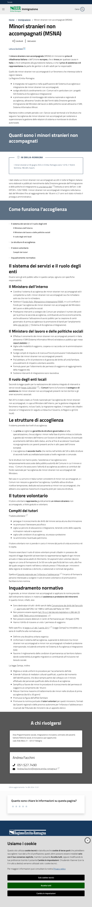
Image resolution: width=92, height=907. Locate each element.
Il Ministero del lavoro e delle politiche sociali (31, 232)
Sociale (9, 2)
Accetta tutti (46, 885)
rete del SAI (23, 325)
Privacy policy (59, 868)
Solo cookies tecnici (46, 877)
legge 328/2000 (29, 387)
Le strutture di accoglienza (23, 242)
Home (11, 19)
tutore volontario (17, 515)
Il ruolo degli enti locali (22, 236)
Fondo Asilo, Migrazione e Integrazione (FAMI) (43, 301)
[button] (82, 9)
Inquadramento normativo (23, 257)
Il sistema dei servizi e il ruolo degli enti (29, 223)
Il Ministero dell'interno (23, 228)
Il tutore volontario (20, 248)
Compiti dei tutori (20, 252)
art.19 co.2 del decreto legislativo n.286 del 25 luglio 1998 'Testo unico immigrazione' (46, 614)
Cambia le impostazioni (46, 893)
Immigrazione (24, 19)
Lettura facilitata (16, 48)
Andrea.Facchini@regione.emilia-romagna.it (37, 768)
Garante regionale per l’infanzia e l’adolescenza (38, 574)
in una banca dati (44, 186)
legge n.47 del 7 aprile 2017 (37, 627)
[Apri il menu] (3, 9)
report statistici (20, 343)
